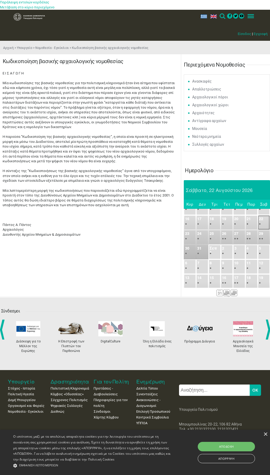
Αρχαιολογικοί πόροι (210, 97)
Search (222, 16)
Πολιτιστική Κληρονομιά (70, 388)
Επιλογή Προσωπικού (153, 411)
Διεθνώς (58, 411)
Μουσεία (199, 129)
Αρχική (8, 48)
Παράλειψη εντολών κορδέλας (24, 2)
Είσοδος (244, 34)
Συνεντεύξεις (147, 394)
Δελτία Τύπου (147, 388)
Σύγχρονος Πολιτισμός (69, 400)
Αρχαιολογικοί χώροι (210, 105)
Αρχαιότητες (203, 113)
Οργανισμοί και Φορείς (26, 406)
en (212, 16)
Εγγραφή (261, 34)
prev (3, 330)
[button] (92, 465)
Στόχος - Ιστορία (21, 388)
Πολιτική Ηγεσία (21, 394)
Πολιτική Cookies (101, 459)
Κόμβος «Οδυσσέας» (67, 394)
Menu (249, 16)
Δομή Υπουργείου (22, 400)
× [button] (265, 434)
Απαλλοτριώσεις (206, 89)
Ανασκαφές (202, 81)
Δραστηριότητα (70, 381)
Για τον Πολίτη (111, 381)
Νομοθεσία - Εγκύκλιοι (52, 48)
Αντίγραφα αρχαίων (209, 121)
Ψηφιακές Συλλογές (67, 406)
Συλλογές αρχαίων (208, 144)
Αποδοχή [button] (226, 446)
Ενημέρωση (150, 381)
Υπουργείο (24, 48)
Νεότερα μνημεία (206, 136)
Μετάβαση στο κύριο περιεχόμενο (27, 7)
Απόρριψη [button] (226, 459)
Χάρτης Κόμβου (106, 417)
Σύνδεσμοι (102, 411)
